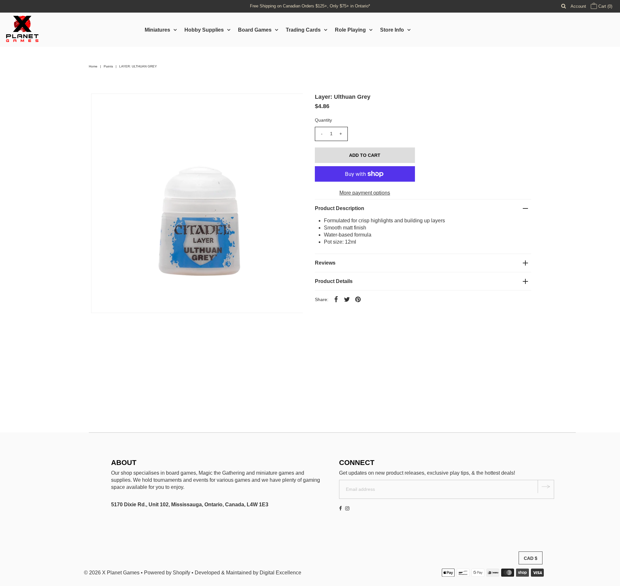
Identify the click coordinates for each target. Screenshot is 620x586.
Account (578, 6)
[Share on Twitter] (347, 299)
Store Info (392, 30)
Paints (108, 66)
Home (93, 66)
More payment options (364, 193)
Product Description (339, 208)
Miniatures (157, 30)
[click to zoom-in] (292, 104)
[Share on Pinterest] (358, 299)
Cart (604, 6)
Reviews (325, 263)
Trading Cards (303, 30)
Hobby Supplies (204, 30)
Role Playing (350, 30)
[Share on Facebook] (336, 299)
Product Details (334, 281)
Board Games (255, 30)
